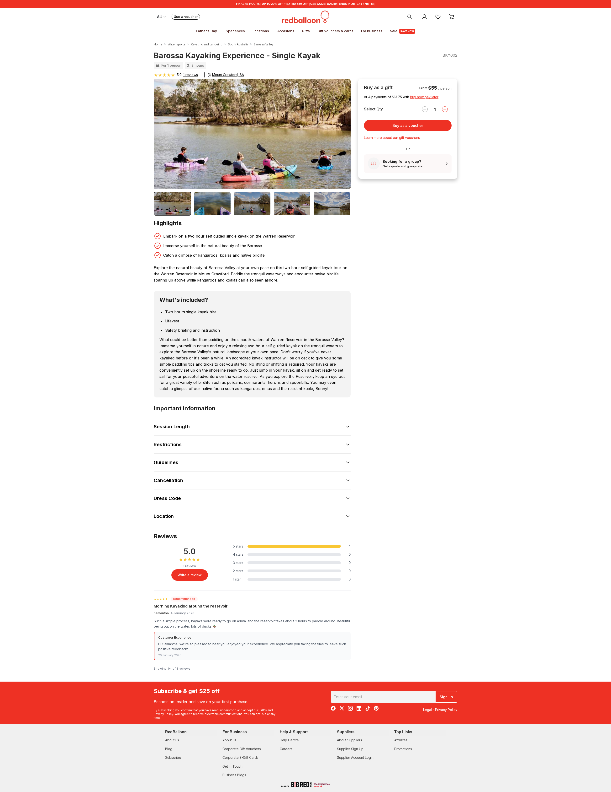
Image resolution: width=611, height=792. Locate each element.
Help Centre (289, 740)
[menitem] (438, 16)
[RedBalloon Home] (305, 16)
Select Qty (373, 109)
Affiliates (400, 740)
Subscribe (173, 757)
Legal (427, 710)
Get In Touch (232, 766)
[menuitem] (409, 16)
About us (172, 740)
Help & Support (294, 732)
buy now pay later (424, 97)
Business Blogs (234, 775)
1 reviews (190, 75)
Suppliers (345, 732)
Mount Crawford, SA (228, 75)
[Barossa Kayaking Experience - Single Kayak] (172, 204)
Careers (286, 749)
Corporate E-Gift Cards (240, 757)
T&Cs (263, 710)
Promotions (403, 749)
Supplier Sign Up (350, 749)
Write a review (190, 575)
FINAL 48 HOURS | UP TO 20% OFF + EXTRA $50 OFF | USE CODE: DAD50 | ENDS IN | (305, 3)
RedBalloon (176, 732)
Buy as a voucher (407, 125)
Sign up (446, 696)
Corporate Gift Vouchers (241, 749)
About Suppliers (349, 740)
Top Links (403, 732)
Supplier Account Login (355, 757)
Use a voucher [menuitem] (187, 17)
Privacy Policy (163, 714)
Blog (168, 749)
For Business (234, 732)
